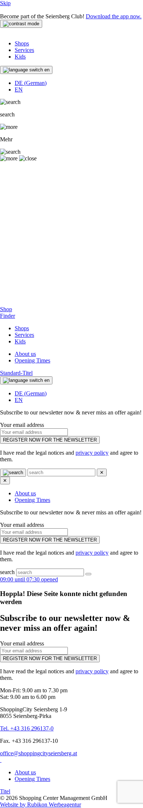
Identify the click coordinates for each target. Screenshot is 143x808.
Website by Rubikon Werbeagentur (40, 804)
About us (25, 354)
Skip (5, 3)
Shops (22, 43)
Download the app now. (114, 16)
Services (24, 50)
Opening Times (32, 360)
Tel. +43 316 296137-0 (27, 728)
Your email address (22, 425)
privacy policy (92, 453)
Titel (5, 791)
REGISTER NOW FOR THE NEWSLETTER (50, 440)
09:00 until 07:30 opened (29, 579)
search (8, 572)
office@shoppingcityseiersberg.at (38, 753)
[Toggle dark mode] (21, 24)
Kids (20, 56)
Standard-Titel (16, 373)
